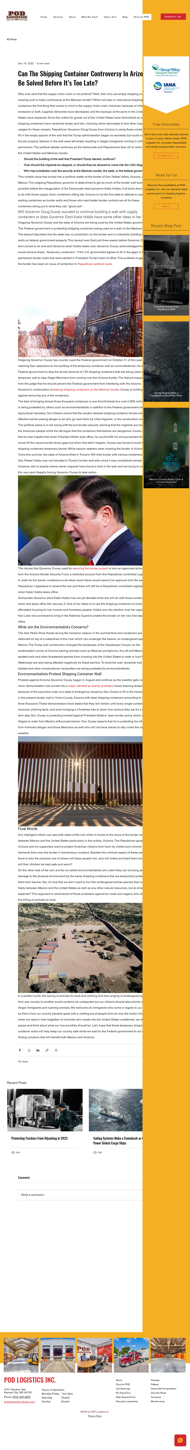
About (119, 1380)
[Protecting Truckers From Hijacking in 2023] (45, 1110)
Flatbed (154, 1384)
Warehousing (157, 1401)
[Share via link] (47, 1050)
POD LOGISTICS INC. (30, 1379)
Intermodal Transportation (163, 1388)
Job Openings (123, 1388)
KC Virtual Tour (123, 1393)
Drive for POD (123, 1384)
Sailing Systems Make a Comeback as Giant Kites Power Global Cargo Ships (124, 1140)
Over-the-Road (158, 1393)
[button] (58, 17)
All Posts (12, 39)
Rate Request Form (126, 1397)
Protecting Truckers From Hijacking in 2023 (39, 1138)
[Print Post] (56, 1050)
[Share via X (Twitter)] (29, 1050)
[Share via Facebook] (20, 1050)
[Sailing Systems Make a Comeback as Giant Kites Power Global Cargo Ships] (127, 1110)
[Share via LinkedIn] (38, 1050)
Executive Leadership (127, 1401)
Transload (156, 1397)
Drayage (155, 1380)
